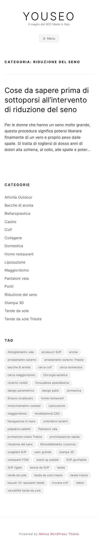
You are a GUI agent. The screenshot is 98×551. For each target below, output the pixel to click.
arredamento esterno (22, 359)
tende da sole (17, 475)
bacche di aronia (19, 367)
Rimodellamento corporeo (58, 444)
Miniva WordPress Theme (59, 534)
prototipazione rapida (65, 436)
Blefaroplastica (17, 213)
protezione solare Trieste (25, 436)
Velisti (80, 482)
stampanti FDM (18, 459)
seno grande (42, 452)
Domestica (14, 245)
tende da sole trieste (48, 475)
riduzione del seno (20, 444)
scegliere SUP (17, 452)
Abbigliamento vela (21, 352)
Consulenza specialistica (52, 382)
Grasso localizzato (20, 398)
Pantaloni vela (17, 278)
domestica (74, 390)
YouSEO (49, 16)
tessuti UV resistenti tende (26, 482)
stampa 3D (66, 452)
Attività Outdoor (18, 197)
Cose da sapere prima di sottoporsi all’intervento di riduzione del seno (47, 100)
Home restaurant (19, 254)
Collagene (13, 238)
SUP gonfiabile (76, 459)
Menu (51, 38)
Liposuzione (15, 262)
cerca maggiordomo (21, 375)
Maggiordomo (17, 270)
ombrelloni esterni (55, 421)
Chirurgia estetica (55, 375)
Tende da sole (17, 310)
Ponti (9, 286)
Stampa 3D (14, 302)
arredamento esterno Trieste (63, 359)
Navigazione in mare (21, 421)
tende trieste (79, 475)
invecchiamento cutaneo (24, 405)
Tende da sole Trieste (23, 319)
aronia (73, 352)
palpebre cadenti (19, 429)
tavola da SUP (39, 467)
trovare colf (60, 482)
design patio (50, 390)
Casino (10, 221)
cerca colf (45, 367)
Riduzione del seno (21, 294)
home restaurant (52, 398)
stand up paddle (47, 459)
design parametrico (21, 390)
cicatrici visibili (18, 382)
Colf (8, 229)
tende (61, 467)
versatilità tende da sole (24, 490)
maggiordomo (17, 413)
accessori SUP (51, 352)
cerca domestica (70, 367)
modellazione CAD (47, 413)
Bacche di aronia (19, 205)
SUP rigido (15, 467)
